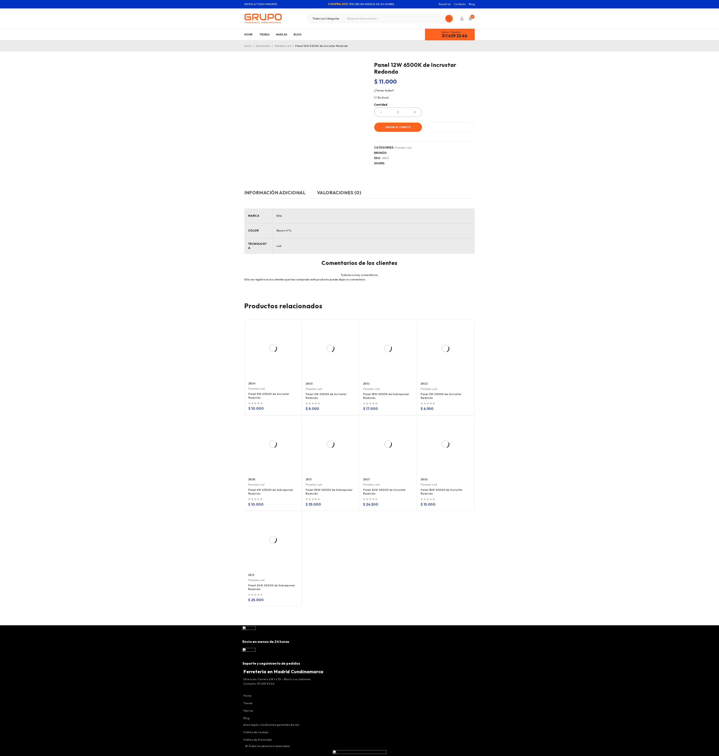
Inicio (247, 46)
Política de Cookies (256, 732)
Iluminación (263, 46)
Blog (472, 4)
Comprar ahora (450, 127)
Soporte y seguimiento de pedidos (271, 663)
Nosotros (445, 4)
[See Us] (247, 689)
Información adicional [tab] (275, 192)
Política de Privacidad (257, 739)
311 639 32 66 (454, 36)
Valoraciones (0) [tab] (339, 192)
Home (247, 695)
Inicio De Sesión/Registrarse (462, 18)
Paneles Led (283, 46)
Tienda (247, 703)
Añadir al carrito (398, 127)
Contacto (460, 4)
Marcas (248, 710)
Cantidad (380, 104)
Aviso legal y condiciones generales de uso (271, 724)
